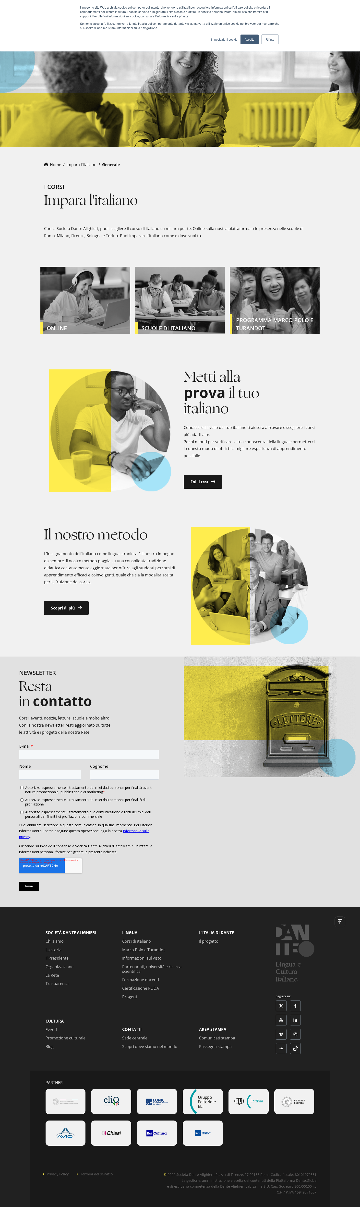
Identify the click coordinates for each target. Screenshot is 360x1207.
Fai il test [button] (200, 482)
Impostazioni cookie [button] (224, 39)
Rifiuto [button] (270, 39)
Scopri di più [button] (63, 608)
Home (55, 164)
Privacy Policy (58, 1174)
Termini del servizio (96, 1174)
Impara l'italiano (81, 164)
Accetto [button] (249, 39)
